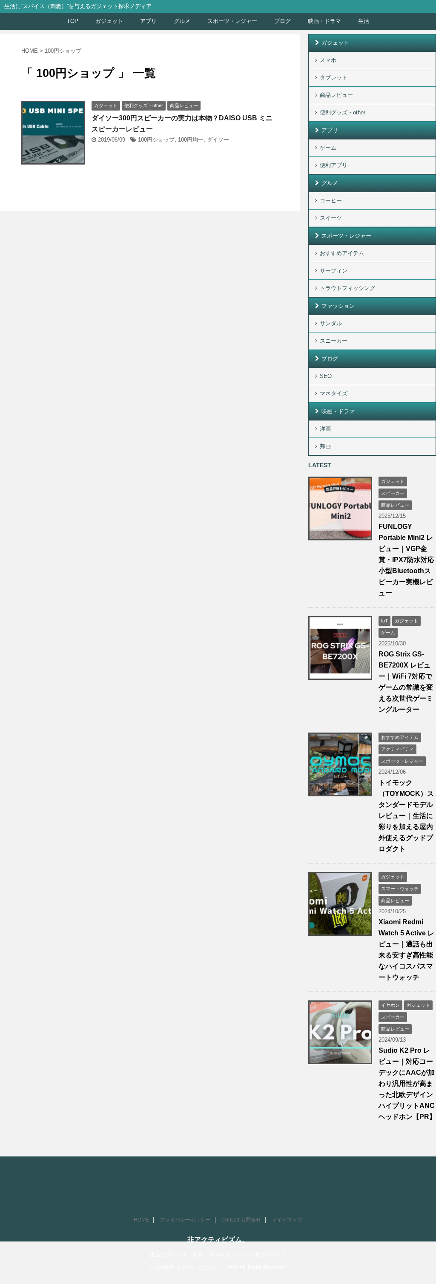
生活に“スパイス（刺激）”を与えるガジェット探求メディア (218, 1255)
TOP (72, 21)
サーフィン (333, 270)
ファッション (338, 306)
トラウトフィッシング (347, 288)
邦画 (325, 446)
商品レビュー (336, 95)
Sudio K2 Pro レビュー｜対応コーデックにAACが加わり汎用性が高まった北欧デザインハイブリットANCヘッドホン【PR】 (407, 1083)
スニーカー (333, 341)
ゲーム (328, 148)
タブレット (333, 77)
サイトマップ (287, 1220)
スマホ (328, 60)
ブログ (282, 21)
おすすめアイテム (342, 253)
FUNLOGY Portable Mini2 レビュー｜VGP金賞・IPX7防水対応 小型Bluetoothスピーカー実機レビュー (406, 560)
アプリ (148, 21)
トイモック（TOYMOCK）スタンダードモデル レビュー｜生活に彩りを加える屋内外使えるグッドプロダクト (406, 815)
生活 (363, 21)
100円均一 (191, 139)
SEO (326, 376)
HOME (141, 1220)
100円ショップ (156, 139)
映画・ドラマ (324, 21)
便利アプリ (333, 165)
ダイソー (218, 139)
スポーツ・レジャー (232, 21)
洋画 (325, 429)
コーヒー (331, 200)
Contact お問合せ (241, 1220)
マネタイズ (333, 393)
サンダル (331, 323)
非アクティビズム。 (218, 1239)
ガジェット (109, 21)
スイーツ (331, 218)
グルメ (182, 21)
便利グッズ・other (342, 112)
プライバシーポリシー (185, 1220)
